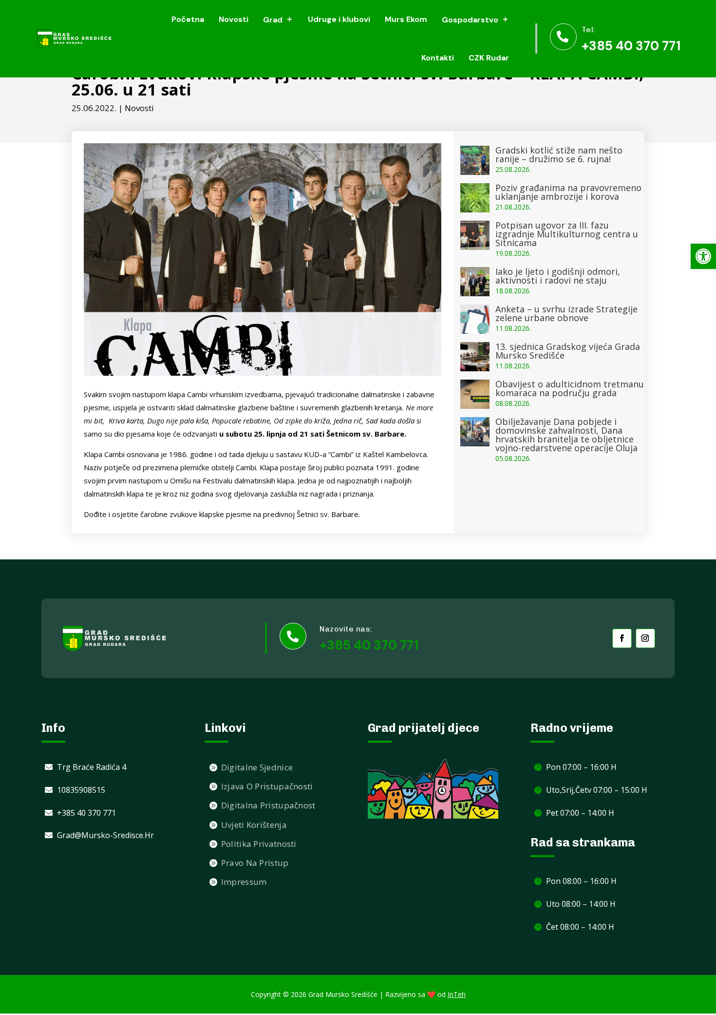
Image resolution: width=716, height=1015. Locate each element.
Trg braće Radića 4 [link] (91, 767)
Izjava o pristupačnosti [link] (267, 786)
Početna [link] (187, 19)
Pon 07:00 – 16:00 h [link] (581, 767)
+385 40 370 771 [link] (631, 46)
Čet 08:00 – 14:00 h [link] (580, 926)
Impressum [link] (244, 881)
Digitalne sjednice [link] (257, 767)
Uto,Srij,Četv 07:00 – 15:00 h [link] (596, 790)
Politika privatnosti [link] (259, 843)
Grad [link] (273, 20)
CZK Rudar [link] (489, 58)
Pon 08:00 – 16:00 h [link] (581, 881)
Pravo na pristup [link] (255, 862)
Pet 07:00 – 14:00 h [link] (580, 812)
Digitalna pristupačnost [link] (268, 805)
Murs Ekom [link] (406, 19)
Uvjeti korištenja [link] (254, 824)
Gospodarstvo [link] (470, 20)
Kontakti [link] (437, 58)
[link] (703, 256)
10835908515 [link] (81, 790)
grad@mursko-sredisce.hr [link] (105, 835)
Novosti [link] (233, 19)
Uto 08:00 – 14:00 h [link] (581, 904)
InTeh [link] (457, 994)
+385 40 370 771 (369, 645)
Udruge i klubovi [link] (339, 19)
